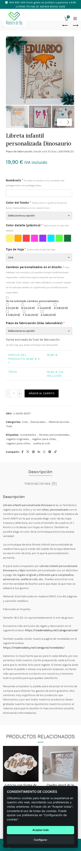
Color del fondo (36, 205)
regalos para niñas (44, 439)
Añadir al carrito (41, 393)
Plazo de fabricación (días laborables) (35, 323)
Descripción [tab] (40, 471)
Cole (25, 422)
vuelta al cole (41, 443)
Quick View (35, 749)
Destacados (38, 422)
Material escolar (59, 422)
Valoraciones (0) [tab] (40, 483)
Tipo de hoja (30, 249)
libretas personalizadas (54, 434)
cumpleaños (28, 434)
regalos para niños (18, 443)
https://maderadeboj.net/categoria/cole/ (51, 630)
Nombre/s (35, 182)
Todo (9, 426)
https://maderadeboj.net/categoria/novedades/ (33, 647)
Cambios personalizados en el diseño (38, 279)
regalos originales (17, 439)
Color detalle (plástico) (37, 227)
